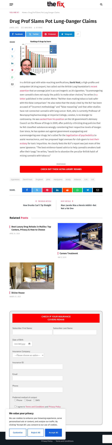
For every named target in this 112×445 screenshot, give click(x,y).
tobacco (77, 179)
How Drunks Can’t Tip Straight (37, 205)
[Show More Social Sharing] (78, 34)
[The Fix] (56, 4)
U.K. (86, 179)
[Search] (101, 4)
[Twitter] (12, 56)
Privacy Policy (55, 407)
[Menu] (11, 4)
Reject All (35, 432)
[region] (35, 424)
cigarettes (15, 179)
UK (92, 179)
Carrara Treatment (69, 253)
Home (24, 12)
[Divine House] (32, 275)
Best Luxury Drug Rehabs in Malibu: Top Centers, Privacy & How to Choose (31, 228)
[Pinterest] (12, 70)
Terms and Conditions (35, 407)
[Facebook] (12, 49)
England (39, 179)
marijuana (58, 179)
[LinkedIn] (12, 63)
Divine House (18, 292)
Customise (18, 432)
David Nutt (27, 179)
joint (48, 179)
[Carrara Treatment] (80, 236)
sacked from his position (51, 119)
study (68, 179)
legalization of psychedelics (80, 135)
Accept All (53, 432)
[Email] (12, 84)
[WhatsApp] (12, 77)
